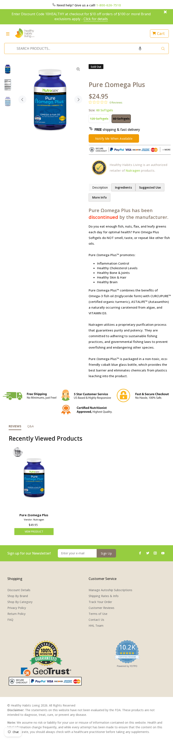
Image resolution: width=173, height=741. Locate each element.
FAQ (10, 620)
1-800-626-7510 (108, 5)
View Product (34, 531)
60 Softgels (121, 119)
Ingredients (123, 187)
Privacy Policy (16, 608)
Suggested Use (150, 187)
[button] (140, 48)
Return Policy (16, 614)
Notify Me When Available (113, 139)
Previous (22, 99)
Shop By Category (19, 602)
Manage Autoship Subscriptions (110, 590)
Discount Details (18, 590)
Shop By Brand (17, 596)
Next (78, 99)
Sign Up (106, 553)
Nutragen (133, 170)
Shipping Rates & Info (104, 596)
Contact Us (96, 620)
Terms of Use (98, 614)
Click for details (96, 19)
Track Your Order (100, 602)
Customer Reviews (101, 608)
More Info (99, 197)
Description (100, 187)
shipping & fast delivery (117, 129)
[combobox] (85, 48)
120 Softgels (99, 119)
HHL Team (96, 626)
